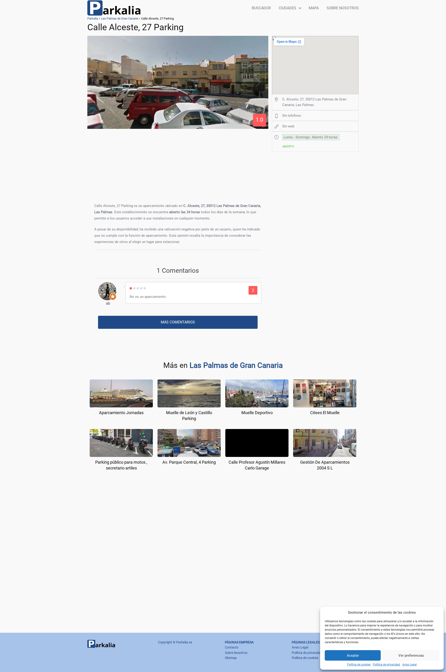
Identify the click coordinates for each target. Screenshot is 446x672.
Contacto (231, 647)
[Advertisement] (177, 164)
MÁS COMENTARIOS (178, 322)
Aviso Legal (409, 664)
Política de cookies (359, 664)
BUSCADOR (261, 8)
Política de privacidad (386, 664)
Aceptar (353, 655)
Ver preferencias (411, 655)
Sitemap (231, 658)
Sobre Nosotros (236, 653)
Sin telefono (291, 115)
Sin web (288, 126)
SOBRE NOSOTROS (343, 8)
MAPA (314, 8)
